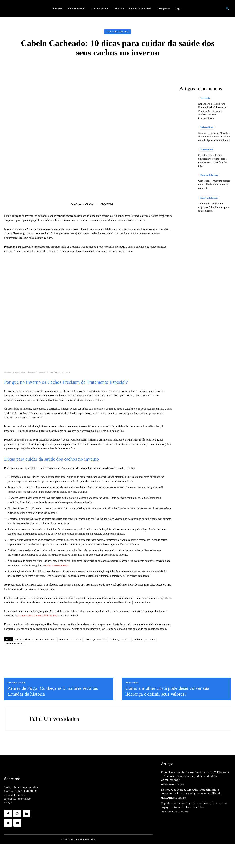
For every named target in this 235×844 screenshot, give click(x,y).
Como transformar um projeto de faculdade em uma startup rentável (214, 184)
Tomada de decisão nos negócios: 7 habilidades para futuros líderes (213, 207)
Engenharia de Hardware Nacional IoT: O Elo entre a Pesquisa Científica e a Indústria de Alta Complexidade (213, 111)
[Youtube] (17, 823)
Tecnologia (205, 98)
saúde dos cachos (14, 643)
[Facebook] (8, 813)
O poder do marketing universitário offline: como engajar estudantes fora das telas (194, 805)
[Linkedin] (26, 813)
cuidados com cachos (70, 639)
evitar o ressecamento (56, 565)
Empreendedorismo (209, 175)
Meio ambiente (206, 127)
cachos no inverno (45, 639)
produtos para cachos (144, 639)
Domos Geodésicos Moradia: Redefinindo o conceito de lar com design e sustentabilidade (214, 137)
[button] (227, 8)
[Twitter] (8, 823)
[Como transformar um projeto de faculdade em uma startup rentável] (187, 181)
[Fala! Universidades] (67, 204)
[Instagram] (17, 813)
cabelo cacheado (24, 639)
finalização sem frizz (96, 639)
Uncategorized (118, 31)
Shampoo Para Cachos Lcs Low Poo (37, 615)
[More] (172, 67)
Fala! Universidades (82, 204)
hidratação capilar (119, 639)
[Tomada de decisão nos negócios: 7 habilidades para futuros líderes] (187, 204)
